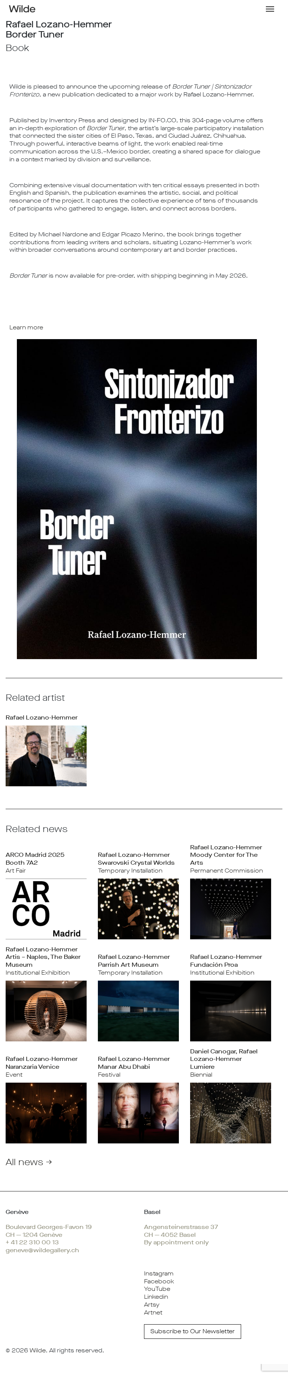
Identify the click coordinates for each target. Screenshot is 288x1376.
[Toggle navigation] (270, 8)
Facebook (159, 1281)
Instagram (159, 1273)
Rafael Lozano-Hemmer (42, 717)
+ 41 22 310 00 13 (32, 1242)
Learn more (26, 327)
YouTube (157, 1289)
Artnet (153, 1312)
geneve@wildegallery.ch (42, 1250)
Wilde (38, 1350)
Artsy (151, 1304)
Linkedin (156, 1297)
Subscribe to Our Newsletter (192, 1331)
